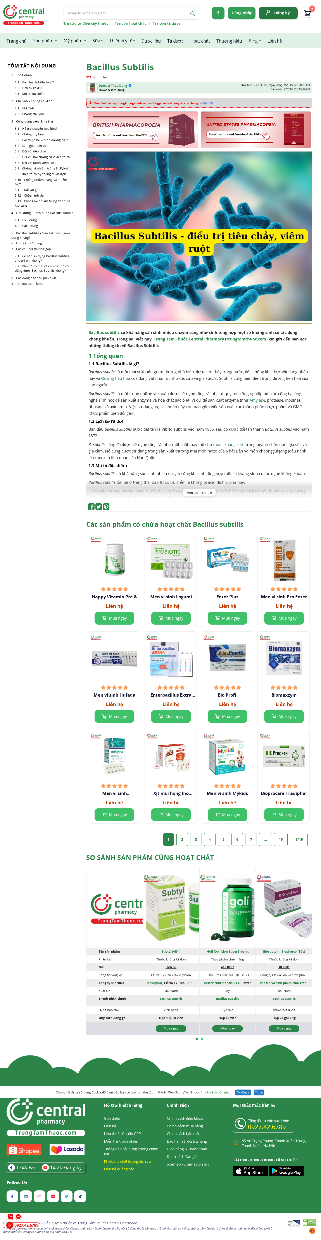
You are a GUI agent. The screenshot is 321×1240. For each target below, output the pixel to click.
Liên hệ (275, 41)
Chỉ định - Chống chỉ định (34, 101)
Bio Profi (227, 695)
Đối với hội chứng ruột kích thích (46, 157)
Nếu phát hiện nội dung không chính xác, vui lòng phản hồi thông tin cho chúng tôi (153, 103)
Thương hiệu (229, 41)
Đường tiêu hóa (115, 378)
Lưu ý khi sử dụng (29, 243)
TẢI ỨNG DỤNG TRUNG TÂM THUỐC (265, 1160)
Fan (26, 1167)
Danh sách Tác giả (182, 1156)
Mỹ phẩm (73, 41)
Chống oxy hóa (33, 134)
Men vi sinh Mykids (227, 793)
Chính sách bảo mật (215, 1092)
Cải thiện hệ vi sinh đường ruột (45, 140)
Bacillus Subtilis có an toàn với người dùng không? (40, 235)
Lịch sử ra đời (32, 88)
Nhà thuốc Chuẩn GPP (122, 1133)
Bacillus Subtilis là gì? (38, 82)
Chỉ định (28, 108)
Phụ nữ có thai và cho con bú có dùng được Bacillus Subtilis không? (42, 268)
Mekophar (154, 983)
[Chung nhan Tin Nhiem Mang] (293, 1223)
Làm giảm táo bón (35, 145)
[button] (196, 1039)
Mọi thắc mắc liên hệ (254, 1105)
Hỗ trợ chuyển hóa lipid (39, 128)
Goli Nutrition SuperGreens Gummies (227, 951)
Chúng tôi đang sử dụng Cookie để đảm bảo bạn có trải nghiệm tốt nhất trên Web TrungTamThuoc (143, 1092)
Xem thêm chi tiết (199, 492)
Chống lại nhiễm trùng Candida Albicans (42, 203)
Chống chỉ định (33, 114)
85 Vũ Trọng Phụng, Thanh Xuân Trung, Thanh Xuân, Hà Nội (274, 1143)
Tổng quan (24, 75)
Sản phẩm (43, 41)
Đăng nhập (242, 12)
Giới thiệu (112, 1118)
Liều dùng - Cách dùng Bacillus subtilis (44, 213)
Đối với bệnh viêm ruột (39, 163)
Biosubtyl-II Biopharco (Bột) (284, 951)
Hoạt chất (200, 41)
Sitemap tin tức (196, 1164)
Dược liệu (151, 41)
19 (281, 839)
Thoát (259, 1092)
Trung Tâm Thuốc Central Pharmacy (189, 339)
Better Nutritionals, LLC (222, 983)
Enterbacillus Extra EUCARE (171, 695)
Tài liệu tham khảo (29, 284)
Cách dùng (30, 226)
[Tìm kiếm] (191, 13)
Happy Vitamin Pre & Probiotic (114, 597)
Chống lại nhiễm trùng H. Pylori (45, 168)
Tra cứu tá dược (167, 23)
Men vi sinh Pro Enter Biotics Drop (284, 597)
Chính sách (178, 1105)
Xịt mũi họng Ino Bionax (171, 793)
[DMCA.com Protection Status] (309, 1223)
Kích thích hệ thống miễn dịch (44, 174)
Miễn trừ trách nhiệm (122, 1141)
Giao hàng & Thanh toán (187, 1148)
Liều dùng (29, 220)
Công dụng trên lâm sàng (34, 121)
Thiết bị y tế (120, 41)
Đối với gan (32, 190)
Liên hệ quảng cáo (119, 1168)
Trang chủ (16, 41)
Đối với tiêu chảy (34, 151)
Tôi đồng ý (243, 1092)
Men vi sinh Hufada (114, 695)
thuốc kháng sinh (229, 444)
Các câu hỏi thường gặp (33, 249)
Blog (253, 41)
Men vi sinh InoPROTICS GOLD (114, 793)
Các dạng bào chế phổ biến (36, 278)
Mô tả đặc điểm (33, 94)
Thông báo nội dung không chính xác (131, 1151)
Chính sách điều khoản (185, 1118)
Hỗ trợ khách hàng (123, 1105)
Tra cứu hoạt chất (130, 23)
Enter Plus (227, 597)
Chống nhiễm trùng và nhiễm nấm (41, 182)
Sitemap (174, 1164)
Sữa (96, 41)
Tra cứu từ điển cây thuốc (85, 23)
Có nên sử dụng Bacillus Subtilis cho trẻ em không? (42, 258)
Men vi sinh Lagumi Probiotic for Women (171, 597)
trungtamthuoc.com (246, 339)
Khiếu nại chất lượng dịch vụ (127, 1161)
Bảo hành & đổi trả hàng (187, 1141)
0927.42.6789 (267, 1127)
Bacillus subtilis (104, 332)
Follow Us (17, 1182)
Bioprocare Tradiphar (284, 793)
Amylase (257, 400)
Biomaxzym (284, 695)
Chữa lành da (34, 195)
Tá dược (175, 41)
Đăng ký (282, 12)
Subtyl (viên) (171, 951)
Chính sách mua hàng (185, 1125)
